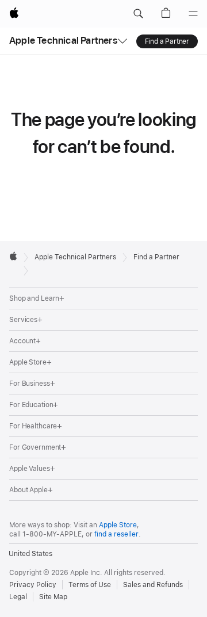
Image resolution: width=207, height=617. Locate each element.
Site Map (53, 597)
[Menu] (193, 14)
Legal (18, 597)
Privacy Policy (32, 585)
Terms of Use (89, 585)
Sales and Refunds (153, 585)
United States (30, 554)
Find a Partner (167, 41)
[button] (138, 14)
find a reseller (116, 534)
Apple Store (118, 525)
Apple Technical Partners (63, 40)
